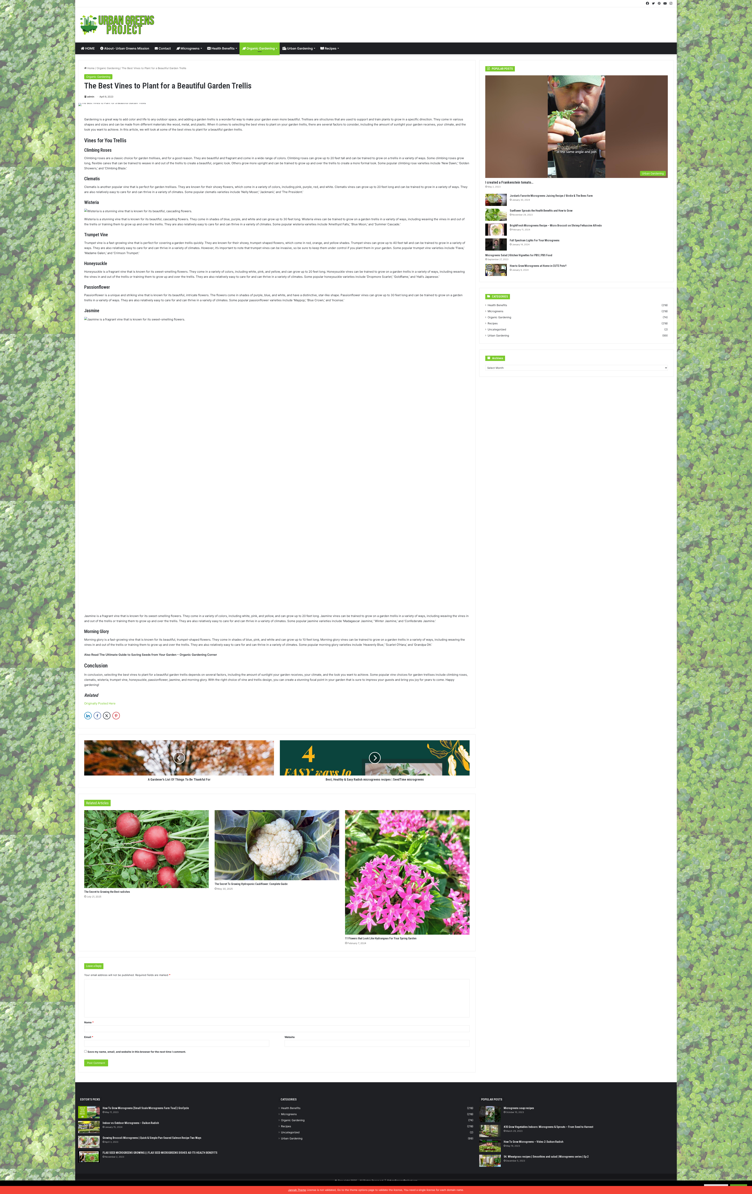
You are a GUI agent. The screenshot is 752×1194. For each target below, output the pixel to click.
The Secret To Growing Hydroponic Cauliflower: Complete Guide (251, 884)
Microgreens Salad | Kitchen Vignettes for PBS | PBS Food (518, 255)
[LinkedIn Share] (88, 715)
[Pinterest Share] (116, 715)
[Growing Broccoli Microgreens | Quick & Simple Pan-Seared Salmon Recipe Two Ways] (89, 1142)
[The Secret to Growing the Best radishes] (146, 849)
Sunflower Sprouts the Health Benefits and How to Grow (541, 210)
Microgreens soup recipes (519, 1108)
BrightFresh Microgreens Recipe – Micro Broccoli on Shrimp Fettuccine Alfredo (556, 225)
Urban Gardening (299, 48)
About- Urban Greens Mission (126, 48)
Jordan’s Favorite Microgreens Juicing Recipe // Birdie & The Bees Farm (551, 195)
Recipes (330, 48)
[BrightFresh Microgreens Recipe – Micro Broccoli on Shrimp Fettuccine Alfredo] (496, 230)
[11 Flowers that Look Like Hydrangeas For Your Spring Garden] (407, 872)
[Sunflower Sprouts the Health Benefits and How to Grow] (496, 215)
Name (89, 1022)
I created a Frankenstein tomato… (509, 182)
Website (290, 1037)
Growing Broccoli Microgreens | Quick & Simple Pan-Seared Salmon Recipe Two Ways (152, 1137)
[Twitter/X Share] (106, 715)
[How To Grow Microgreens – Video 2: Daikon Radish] (490, 1146)
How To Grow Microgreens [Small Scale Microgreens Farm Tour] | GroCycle (146, 1108)
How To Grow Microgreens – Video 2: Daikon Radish (533, 1141)
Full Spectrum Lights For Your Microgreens (534, 240)
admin (90, 96)
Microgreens (190, 48)
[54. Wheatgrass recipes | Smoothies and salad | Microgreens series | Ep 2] (490, 1161)
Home (91, 68)
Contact (164, 48)
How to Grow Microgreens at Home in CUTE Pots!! (538, 265)
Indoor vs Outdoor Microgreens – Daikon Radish (131, 1123)
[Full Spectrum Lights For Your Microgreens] (496, 244)
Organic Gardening (260, 48)
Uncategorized (497, 329)
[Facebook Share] (97, 715)
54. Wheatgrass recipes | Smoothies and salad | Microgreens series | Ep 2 (546, 1156)
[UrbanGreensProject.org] (117, 25)
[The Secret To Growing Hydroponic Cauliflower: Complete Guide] (277, 845)
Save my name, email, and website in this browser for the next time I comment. (137, 1051)
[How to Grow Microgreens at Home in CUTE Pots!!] (496, 270)
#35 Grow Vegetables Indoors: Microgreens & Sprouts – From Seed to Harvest (548, 1126)
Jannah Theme (297, 1189)
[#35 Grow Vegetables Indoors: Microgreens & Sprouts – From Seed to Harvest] (490, 1131)
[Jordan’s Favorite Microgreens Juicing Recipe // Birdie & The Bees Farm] (496, 200)
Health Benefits (223, 48)
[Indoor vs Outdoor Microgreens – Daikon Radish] (89, 1127)
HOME (89, 48)
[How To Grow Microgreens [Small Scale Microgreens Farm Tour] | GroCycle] (89, 1112)
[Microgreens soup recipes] (490, 1114)
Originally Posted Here (100, 703)
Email (88, 1037)
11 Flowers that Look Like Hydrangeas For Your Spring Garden (380, 938)
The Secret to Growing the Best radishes (107, 891)
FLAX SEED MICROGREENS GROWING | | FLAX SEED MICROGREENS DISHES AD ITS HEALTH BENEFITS (160, 1152)
